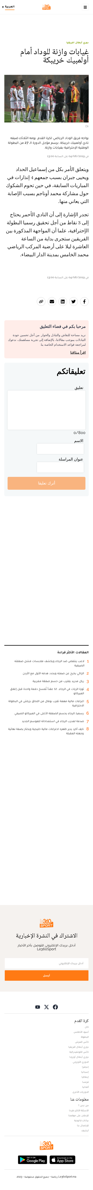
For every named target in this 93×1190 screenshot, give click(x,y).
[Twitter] (46, 1007)
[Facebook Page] (55, 1007)
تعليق (79, 387)
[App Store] (62, 1159)
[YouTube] (37, 1007)
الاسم (78, 440)
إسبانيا (85, 1071)
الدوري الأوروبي (81, 1061)
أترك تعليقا (46, 483)
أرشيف (85, 1130)
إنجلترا (85, 1066)
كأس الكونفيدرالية (79, 1051)
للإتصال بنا (83, 1125)
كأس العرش (82, 1041)
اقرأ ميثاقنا (78, 352)
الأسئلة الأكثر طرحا (79, 1110)
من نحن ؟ (83, 1105)
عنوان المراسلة (71, 459)
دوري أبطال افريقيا (77, 42)
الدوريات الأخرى (80, 1091)
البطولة (85, 1036)
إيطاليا (85, 1076)
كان (87, 1026)
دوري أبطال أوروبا (79, 1056)
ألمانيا (85, 1086)
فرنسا (85, 1081)
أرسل (46, 975)
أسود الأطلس (81, 1031)
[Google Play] (32, 1159)
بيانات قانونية (81, 1120)
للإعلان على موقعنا (78, 1115)
